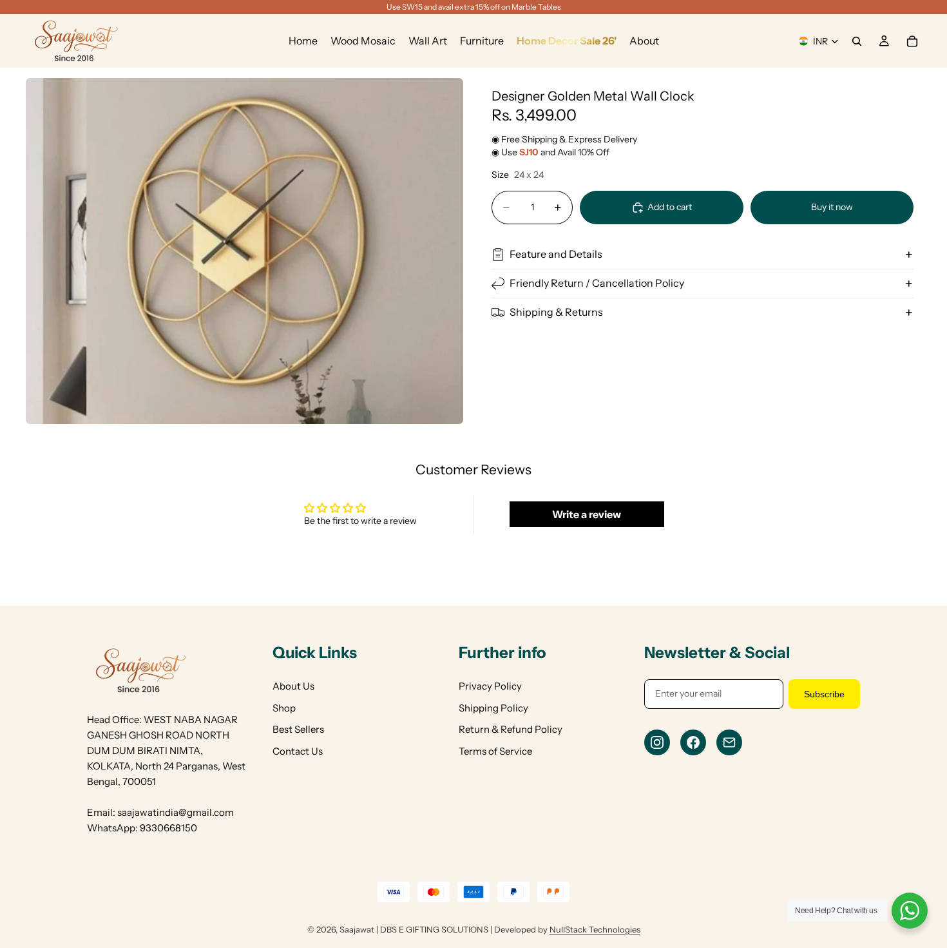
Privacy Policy (490, 686)
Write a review (586, 514)
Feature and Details (556, 253)
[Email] (729, 742)
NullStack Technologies (595, 929)
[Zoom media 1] (244, 251)
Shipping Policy (493, 708)
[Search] (857, 41)
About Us (293, 686)
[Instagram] (657, 742)
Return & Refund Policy (510, 729)
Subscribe (824, 694)
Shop (284, 708)
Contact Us (298, 751)
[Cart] (912, 41)
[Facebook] (693, 742)
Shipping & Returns (556, 311)
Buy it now (832, 207)
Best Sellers (298, 729)
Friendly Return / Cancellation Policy (597, 282)
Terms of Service (495, 751)
